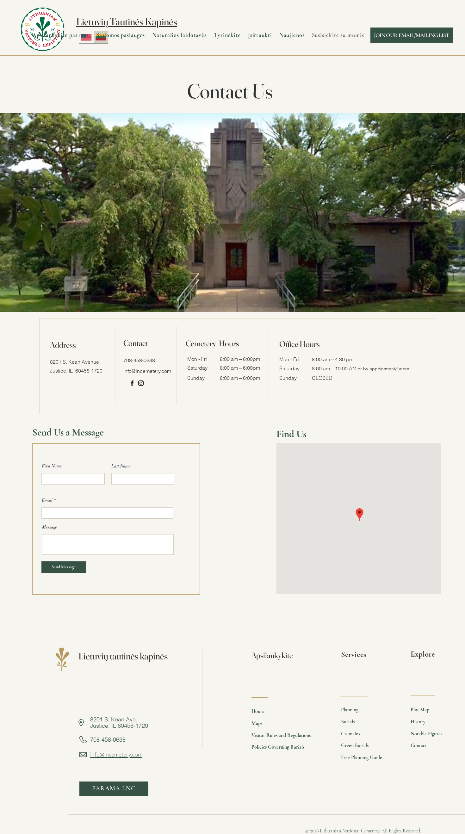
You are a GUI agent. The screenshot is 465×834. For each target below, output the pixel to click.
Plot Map (420, 710)
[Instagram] (141, 383)
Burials (348, 722)
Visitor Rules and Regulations (281, 735)
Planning (349, 710)
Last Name (120, 466)
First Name (52, 466)
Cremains (350, 734)
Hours (257, 711)
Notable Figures (426, 734)
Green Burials (355, 745)
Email (47, 500)
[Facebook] (132, 383)
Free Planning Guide (361, 757)
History (418, 722)
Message (49, 527)
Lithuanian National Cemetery (349, 831)
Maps (256, 723)
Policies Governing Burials (277, 747)
